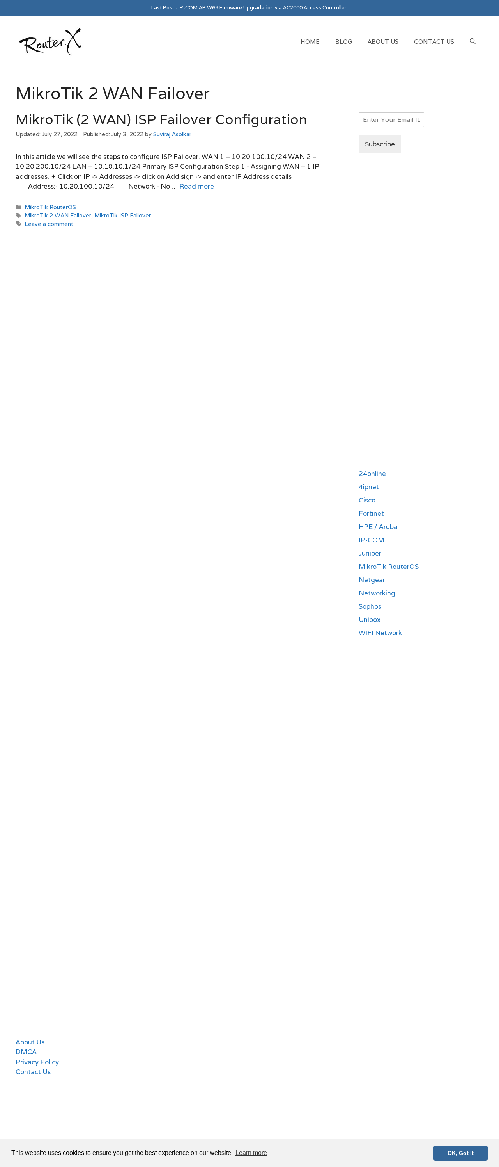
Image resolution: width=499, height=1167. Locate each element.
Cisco (367, 500)
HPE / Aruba (378, 526)
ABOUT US (383, 41)
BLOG (343, 41)
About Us (30, 1042)
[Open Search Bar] (472, 41)
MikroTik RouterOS (50, 207)
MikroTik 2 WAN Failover (58, 215)
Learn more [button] (251, 1152)
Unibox (369, 619)
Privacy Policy (37, 1062)
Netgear (372, 579)
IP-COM (371, 540)
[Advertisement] (424, 309)
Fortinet (371, 513)
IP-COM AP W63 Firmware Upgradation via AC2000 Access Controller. (263, 7)
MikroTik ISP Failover (122, 215)
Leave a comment (49, 224)
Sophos (370, 606)
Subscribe (380, 144)
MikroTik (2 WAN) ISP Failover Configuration (161, 119)
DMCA (26, 1052)
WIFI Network (380, 633)
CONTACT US (434, 41)
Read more (196, 186)
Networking (377, 593)
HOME (310, 41)
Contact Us (33, 1071)
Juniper (370, 553)
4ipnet (369, 487)
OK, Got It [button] (461, 1153)
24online (372, 473)
